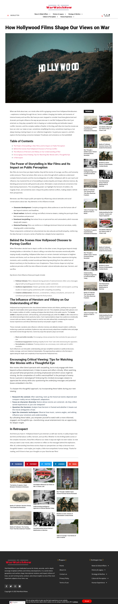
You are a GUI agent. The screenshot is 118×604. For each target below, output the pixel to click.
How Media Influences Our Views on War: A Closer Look (105, 128)
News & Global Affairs (41, 14)
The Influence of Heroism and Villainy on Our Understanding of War (37, 152)
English (15, 602)
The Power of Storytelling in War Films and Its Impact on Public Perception (39, 146)
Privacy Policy (64, 578)
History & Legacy (58, 14)
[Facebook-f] (106, 14)
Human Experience (66, 17)
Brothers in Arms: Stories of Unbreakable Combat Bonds (105, 164)
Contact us (63, 574)
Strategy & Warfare (74, 14)
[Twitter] (109, 14)
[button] (17, 464)
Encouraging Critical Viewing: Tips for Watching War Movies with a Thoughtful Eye (42, 155)
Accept (87, 601)
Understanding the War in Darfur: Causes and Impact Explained (106, 214)
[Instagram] (104, 14)
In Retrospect (18, 158)
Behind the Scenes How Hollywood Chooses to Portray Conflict (35, 149)
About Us (63, 570)
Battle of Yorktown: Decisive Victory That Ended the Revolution (105, 146)
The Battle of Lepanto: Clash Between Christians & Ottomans (90, 128)
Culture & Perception (49, 17)
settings (75, 602)
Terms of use (64, 583)
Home (62, 566)
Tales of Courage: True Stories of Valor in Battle (90, 211)
